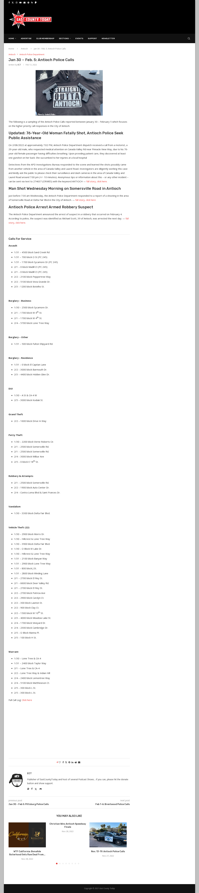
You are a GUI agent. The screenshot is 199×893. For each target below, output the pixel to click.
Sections (64, 38)
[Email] (24, 2)
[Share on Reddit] (76, 762)
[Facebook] (9, 2)
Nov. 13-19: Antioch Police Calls (108, 851)
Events (79, 38)
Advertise (26, 38)
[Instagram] (16, 2)
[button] (12, 843)
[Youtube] (20, 2)
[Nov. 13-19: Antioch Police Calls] (108, 834)
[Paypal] (36, 2)
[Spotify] (28, 2)
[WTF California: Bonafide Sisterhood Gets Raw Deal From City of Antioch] (27, 834)
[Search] (188, 38)
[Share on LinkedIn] (72, 762)
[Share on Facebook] (63, 762)
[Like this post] (60, 762)
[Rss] (32, 2)
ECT (19, 64)
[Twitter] (13, 2)
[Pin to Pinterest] (69, 762)
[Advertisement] (133, 19)
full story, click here (85, 199)
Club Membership (45, 38)
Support (92, 38)
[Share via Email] (79, 762)
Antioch (24, 48)
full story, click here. (96, 181)
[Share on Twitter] (66, 762)
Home (11, 38)
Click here (27, 700)
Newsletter (108, 38)
